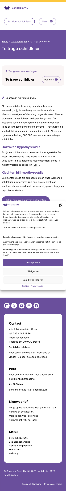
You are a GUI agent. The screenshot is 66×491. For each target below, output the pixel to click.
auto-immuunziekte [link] (18, 160)
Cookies (25, 286)
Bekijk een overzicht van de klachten (25, 200)
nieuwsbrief (15, 420)
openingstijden (38, 356)
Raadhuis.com (11, 475)
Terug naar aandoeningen (22, 71)
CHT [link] (35, 164)
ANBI (29, 389)
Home (5, 41)
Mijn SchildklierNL (22, 21)
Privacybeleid (36, 286)
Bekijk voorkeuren (33, 279)
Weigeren (33, 271)
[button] (61, 205)
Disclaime (36, 484)
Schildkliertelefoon (19, 347)
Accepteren (33, 262)
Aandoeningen (19, 41)
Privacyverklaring (53, 484)
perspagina (28, 378)
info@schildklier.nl (19, 337)
